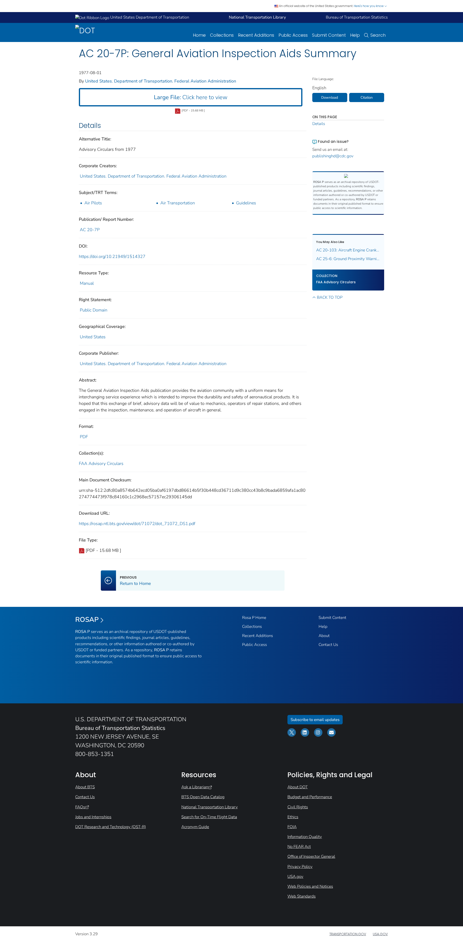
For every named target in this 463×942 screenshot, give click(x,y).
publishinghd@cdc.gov (333, 156)
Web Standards (301, 896)
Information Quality (304, 836)
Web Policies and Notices (310, 886)
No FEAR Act (299, 846)
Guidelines (246, 203)
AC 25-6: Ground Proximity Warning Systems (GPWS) (348, 259)
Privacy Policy (300, 866)
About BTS (85, 787)
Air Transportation (177, 203)
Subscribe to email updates (315, 719)
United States (93, 337)
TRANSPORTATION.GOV (347, 934)
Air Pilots (93, 203)
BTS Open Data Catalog (203, 797)
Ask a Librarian (194, 787)
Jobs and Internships (93, 817)
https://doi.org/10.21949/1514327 (112, 256)
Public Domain (93, 310)
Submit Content (329, 35)
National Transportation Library (209, 807)
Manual (87, 283)
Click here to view (190, 97)
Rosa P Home (254, 617)
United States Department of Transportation (149, 17)
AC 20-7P (90, 230)
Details (318, 123)
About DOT (297, 787)
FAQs (80, 807)
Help (355, 35)
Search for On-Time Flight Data (209, 817)
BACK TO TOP (329, 297)
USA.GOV (380, 934)
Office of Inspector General (311, 856)
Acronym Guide (195, 827)
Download (329, 97)
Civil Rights (297, 807)
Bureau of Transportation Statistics (357, 17)
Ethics (292, 817)
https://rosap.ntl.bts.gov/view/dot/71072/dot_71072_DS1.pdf (137, 523)
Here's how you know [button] (369, 6)
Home (199, 35)
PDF (84, 437)
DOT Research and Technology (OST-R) (110, 827)
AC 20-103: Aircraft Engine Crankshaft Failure (348, 250)
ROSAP (87, 619)
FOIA (292, 827)
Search (378, 35)
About (324, 635)
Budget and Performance (309, 797)
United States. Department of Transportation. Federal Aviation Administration (160, 81)
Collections (222, 35)
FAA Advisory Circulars (101, 463)
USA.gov (295, 876)
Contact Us (328, 644)
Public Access (293, 35)
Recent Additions (256, 35)
